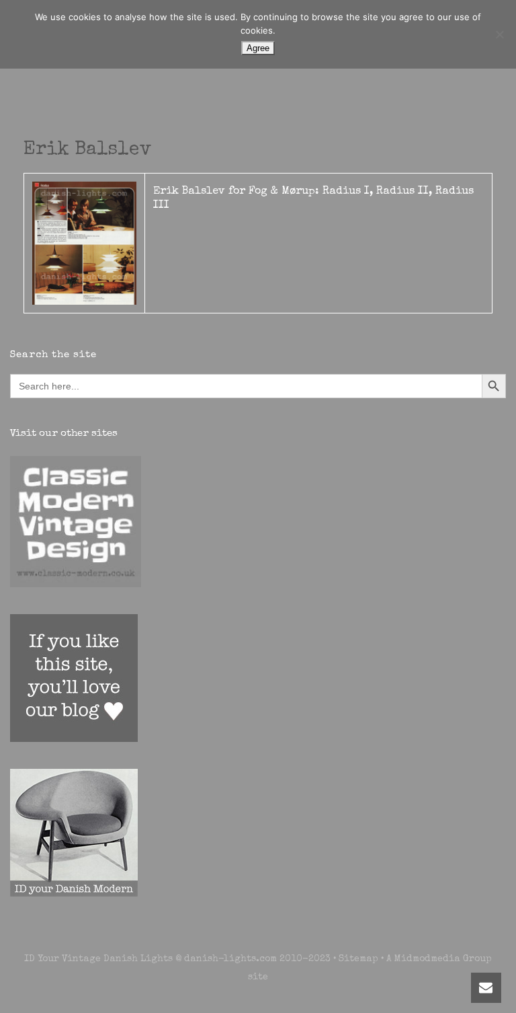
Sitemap (358, 959)
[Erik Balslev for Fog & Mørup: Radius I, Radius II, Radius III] (84, 242)
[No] (499, 34)
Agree (258, 48)
